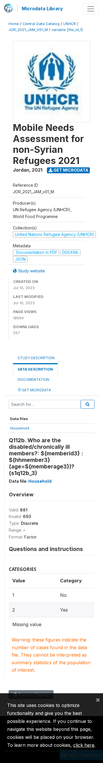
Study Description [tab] (36, 358)
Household (19, 428)
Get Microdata (70, 170)
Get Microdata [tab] (36, 390)
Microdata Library (42, 8)
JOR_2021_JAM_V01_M (28, 30)
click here (83, 745)
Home (14, 24)
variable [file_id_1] (67, 30)
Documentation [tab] (33, 379)
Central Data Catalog (41, 24)
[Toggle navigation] (91, 9)
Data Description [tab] (35, 369)
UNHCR (69, 24)
